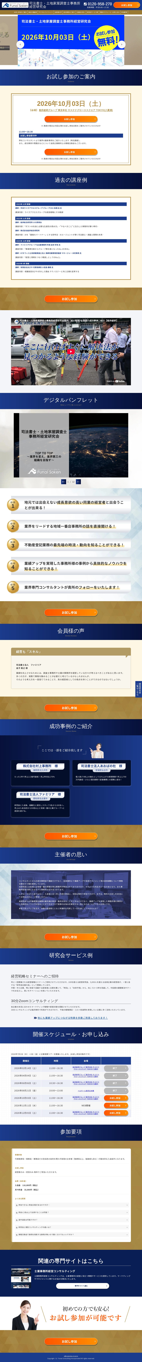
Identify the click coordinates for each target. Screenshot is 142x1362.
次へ (78, 482)
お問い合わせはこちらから (71, 1356)
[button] (20, 44)
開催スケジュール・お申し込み (109, 12)
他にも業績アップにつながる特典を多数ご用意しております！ (73, 1017)
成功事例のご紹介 (69, 12)
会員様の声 (58, 12)
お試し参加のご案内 (20, 12)
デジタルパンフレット (46, 12)
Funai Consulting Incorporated (69, 1358)
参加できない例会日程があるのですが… (34, 1205)
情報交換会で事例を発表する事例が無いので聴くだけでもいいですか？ (46, 1234)
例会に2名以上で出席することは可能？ (34, 1212)
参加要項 (124, 12)
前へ (63, 482)
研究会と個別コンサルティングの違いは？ (35, 1227)
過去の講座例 (33, 12)
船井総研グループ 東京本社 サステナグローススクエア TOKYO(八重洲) (76, 110)
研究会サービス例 (92, 12)
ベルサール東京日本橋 (86, 1091)
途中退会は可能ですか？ (28, 1220)
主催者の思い (81, 12)
